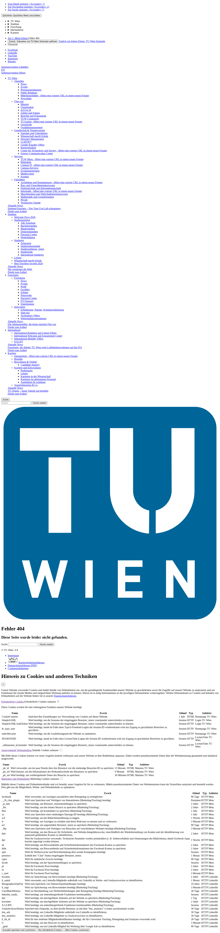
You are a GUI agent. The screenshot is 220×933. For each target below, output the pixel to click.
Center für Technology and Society (64, 150)
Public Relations (29, 92)
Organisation (27, 107)
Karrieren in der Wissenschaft (36, 376)
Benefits (18, 359)
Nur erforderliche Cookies (50, 930)
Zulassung (26, 243)
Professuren (27, 370)
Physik (24, 199)
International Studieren (32, 254)
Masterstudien (28, 228)
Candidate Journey (30, 364)
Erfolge (24, 292)
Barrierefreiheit (28, 147)
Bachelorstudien (29, 225)
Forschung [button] (13, 275)
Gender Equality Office (32, 144)
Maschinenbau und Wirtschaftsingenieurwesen (44, 194)
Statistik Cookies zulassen (45, 750)
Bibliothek (26, 162)
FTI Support (27, 301)
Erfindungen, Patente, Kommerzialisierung (42, 309)
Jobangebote (46, 356)
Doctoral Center (29, 234)
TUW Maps (52, 159)
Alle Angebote (28, 223)
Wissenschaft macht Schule (34, 136)
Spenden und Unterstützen (34, 133)
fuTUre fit (26, 110)
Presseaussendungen (31, 89)
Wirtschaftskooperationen (33, 318)
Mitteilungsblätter (55, 95)
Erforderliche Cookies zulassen (40, 701)
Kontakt (25, 176)
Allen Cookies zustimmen (77, 930)
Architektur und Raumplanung (61, 182)
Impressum (13, 655)
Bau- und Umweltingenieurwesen (38, 185)
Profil (23, 286)
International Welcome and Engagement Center (38, 335)
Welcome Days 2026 (24, 217)
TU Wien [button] (12, 78)
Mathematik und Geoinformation (37, 197)
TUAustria (51, 121)
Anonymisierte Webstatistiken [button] (16, 750)
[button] (14, 67)
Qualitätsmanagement (32, 127)
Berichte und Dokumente (33, 115)
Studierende (27, 252)
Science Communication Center (37, 153)
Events (24, 87)
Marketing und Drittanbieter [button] (15, 779)
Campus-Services (29, 168)
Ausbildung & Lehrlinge (33, 382)
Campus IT (52, 165)
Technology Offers (30, 315)
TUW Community (30, 118)
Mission (25, 104)
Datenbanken (27, 304)
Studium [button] (12, 214)
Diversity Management (32, 139)
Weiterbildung (28, 237)
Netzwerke (26, 295)
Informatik (51, 191)
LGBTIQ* (26, 142)
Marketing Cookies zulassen (44, 779)
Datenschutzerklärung (65, 696)
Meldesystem (27, 173)
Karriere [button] (12, 353)
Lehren (17, 257)
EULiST (18, 341)
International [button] (14, 330)
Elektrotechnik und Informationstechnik (41, 188)
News (24, 84)
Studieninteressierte (30, 246)
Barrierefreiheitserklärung (31, 662)
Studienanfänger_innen (32, 249)
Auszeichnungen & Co (26, 385)
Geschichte (26, 124)
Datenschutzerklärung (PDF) (22, 665)
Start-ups (25, 312)
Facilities (25, 289)
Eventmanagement (30, 170)
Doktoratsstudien (29, 231)
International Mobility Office (28, 338)
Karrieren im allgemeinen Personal (38, 379)
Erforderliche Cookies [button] (12, 701)
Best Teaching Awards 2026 (28, 263)
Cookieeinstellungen (18, 668)
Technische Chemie (31, 202)
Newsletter (26, 98)
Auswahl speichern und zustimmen (19, 930)
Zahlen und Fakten (30, 113)
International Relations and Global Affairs (35, 333)
